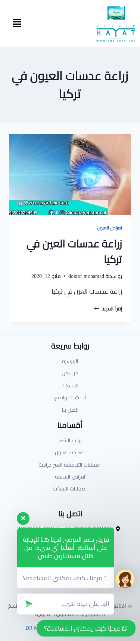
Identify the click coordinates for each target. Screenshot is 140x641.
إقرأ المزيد (108, 308)
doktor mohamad (86, 276)
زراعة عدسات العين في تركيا (74, 251)
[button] (16, 23)
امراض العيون (109, 227)
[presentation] (70, 174)
